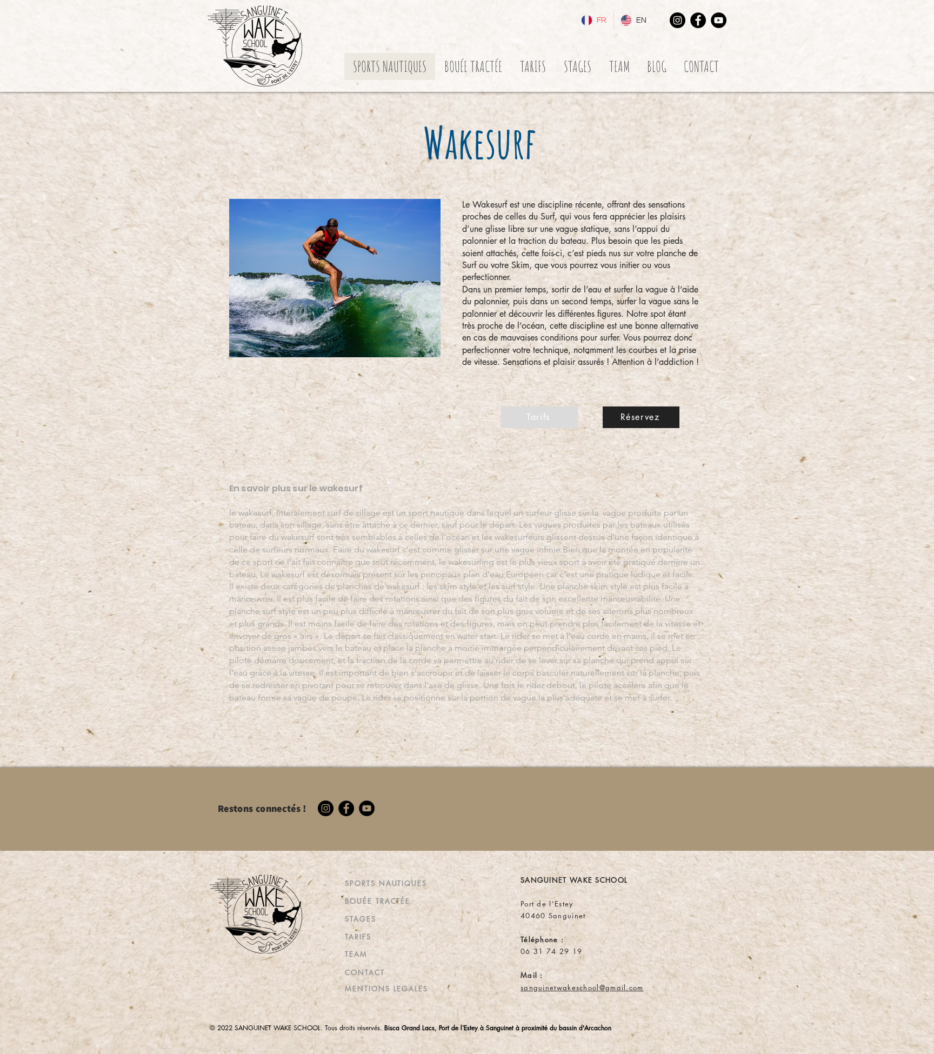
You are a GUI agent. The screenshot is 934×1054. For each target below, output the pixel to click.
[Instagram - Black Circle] (677, 20)
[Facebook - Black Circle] (698, 20)
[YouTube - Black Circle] (718, 20)
